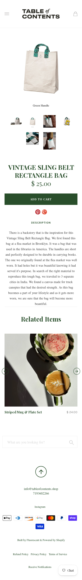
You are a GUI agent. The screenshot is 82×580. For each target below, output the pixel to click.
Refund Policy (20, 554)
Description (41, 222)
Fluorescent (33, 540)
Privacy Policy (38, 554)
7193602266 (41, 493)
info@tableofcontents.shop (41, 489)
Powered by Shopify (54, 540)
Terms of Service (58, 554)
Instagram (40, 506)
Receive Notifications (39, 567)
